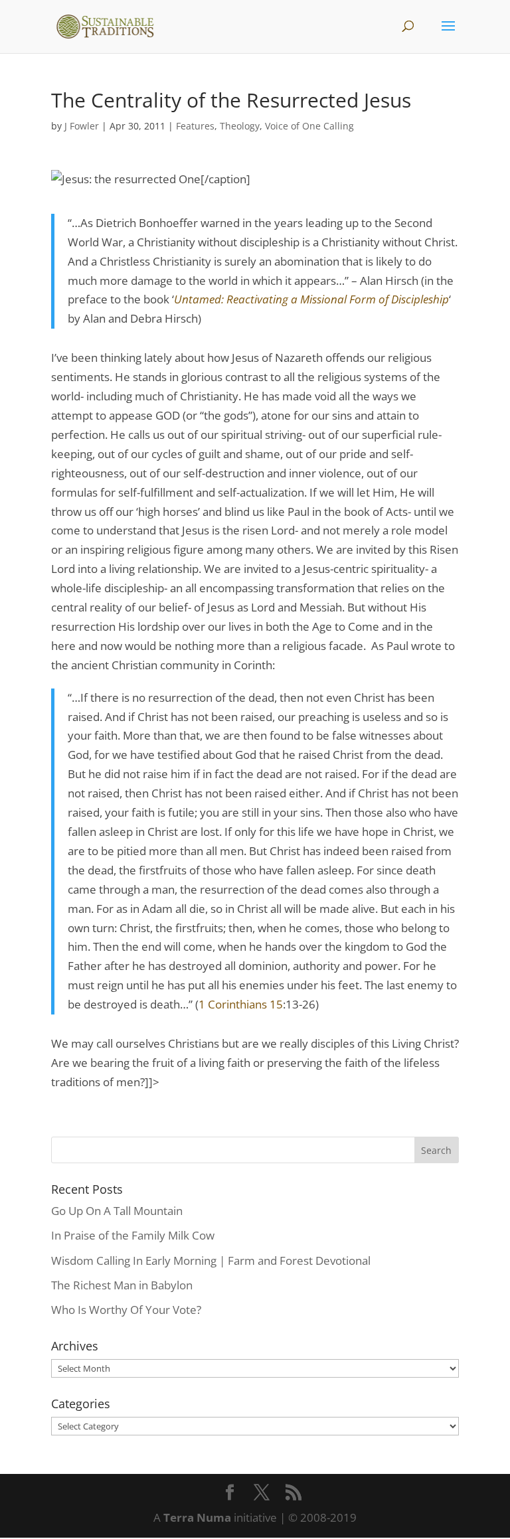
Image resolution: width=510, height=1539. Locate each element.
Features (195, 126)
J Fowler (81, 126)
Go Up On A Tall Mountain (117, 1210)
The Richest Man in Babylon (122, 1285)
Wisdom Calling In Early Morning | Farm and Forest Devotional (211, 1260)
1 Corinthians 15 (241, 1004)
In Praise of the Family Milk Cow (132, 1235)
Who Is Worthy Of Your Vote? (126, 1309)
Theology (240, 126)
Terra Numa (197, 1517)
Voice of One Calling (309, 126)
